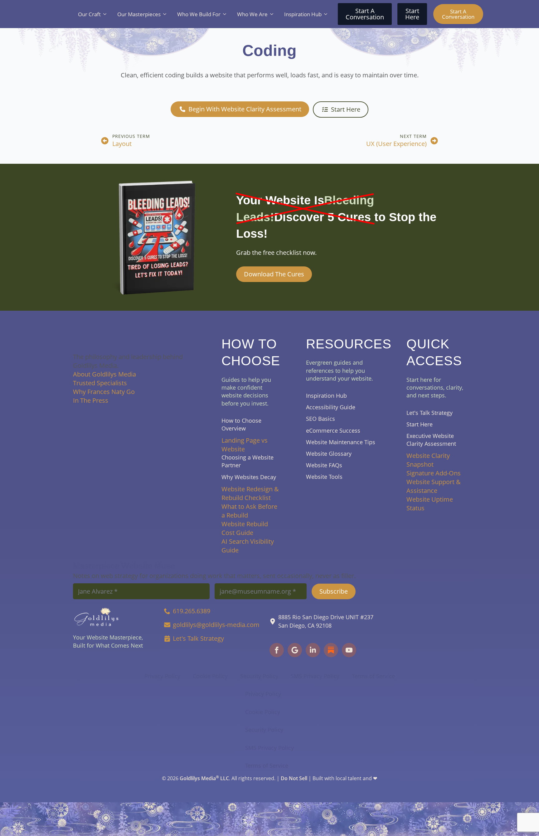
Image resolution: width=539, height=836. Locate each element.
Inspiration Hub (303, 14)
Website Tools (324, 476)
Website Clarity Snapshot (428, 460)
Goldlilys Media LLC (204, 778)
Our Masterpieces (139, 14)
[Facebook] (277, 650)
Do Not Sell (294, 778)
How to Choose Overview (241, 424)
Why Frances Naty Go (104, 391)
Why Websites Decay (248, 477)
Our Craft (89, 14)
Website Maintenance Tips (340, 442)
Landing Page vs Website (244, 444)
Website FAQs (324, 465)
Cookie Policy (210, 676)
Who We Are (252, 14)
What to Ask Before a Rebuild (249, 510)
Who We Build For (199, 14)
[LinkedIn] (313, 650)
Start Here (419, 424)
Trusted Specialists (100, 383)
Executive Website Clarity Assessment (431, 439)
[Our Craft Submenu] (106, 14)
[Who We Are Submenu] (273, 14)
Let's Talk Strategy (429, 412)
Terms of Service (373, 676)
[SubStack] (295, 650)
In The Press (90, 400)
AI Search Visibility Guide (247, 545)
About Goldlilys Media (104, 374)
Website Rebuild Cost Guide (244, 528)
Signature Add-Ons (433, 473)
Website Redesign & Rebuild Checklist (250, 493)
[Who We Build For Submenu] (226, 14)
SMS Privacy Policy (315, 676)
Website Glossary (329, 453)
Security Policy (259, 676)
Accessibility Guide (330, 407)
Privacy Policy (162, 676)
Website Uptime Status (429, 503)
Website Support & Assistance (433, 486)
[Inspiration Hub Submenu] (327, 14)
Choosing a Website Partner (247, 461)
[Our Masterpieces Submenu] (166, 14)
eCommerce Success (333, 430)
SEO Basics (320, 418)
